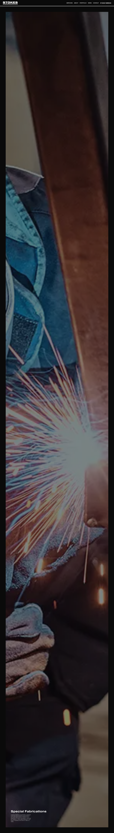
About (76, 3)
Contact (96, 3)
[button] (69, 3)
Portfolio (83, 3)
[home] (10, 2)
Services (69, 3)
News (90, 3)
